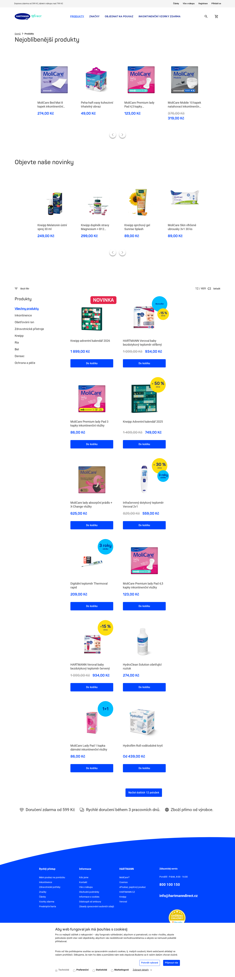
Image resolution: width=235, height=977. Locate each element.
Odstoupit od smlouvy (90, 901)
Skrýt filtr (24, 288)
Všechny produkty (27, 308)
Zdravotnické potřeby (49, 887)
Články (176, 3)
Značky (94, 16)
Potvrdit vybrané (149, 963)
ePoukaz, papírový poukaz (132, 887)
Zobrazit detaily (141, 970)
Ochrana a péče (25, 363)
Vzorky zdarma (46, 901)
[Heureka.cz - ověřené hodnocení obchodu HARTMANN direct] (177, 917)
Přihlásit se (216, 3)
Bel (17, 349)
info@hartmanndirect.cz (178, 896)
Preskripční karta (47, 906)
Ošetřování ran (24, 322)
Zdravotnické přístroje (29, 329)
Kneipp (19, 336)
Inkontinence (23, 315)
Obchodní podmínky (89, 892)
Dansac (20, 356)
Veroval (123, 901)
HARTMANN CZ (127, 892)
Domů (18, 33)
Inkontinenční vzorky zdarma (160, 16)
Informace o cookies (89, 896)
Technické (63, 970)
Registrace (203, 3)
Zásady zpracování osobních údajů (96, 906)
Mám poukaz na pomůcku (52, 877)
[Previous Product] (113, 134)
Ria (17, 342)
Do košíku (92, 363)
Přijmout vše (171, 963)
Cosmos (123, 882)
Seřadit (216, 288)
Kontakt (83, 882)
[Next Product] (122, 134)
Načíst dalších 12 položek (143, 792)
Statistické (101, 970)
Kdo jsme (83, 877)
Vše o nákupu (189, 3)
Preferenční (82, 970)
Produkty (77, 16)
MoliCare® (124, 877)
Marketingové (121, 970)
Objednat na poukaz (119, 16)
